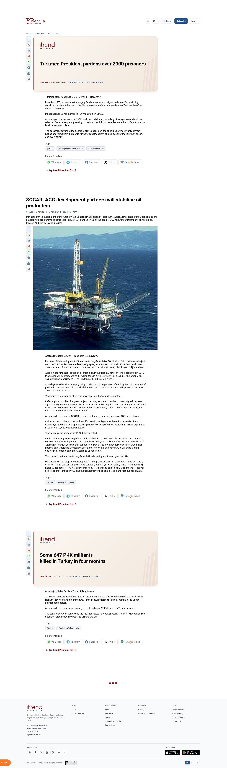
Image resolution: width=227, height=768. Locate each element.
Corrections (110, 725)
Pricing (141, 710)
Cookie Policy (177, 721)
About (107, 710)
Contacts (109, 717)
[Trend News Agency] (34, 708)
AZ (192, 763)
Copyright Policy (178, 717)
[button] (28, 38)
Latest (74, 710)
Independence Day (96, 148)
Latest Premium (78, 714)
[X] (41, 752)
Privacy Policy (177, 714)
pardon (50, 148)
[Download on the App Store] (172, 752)
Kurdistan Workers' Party (68, 628)
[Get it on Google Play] (191, 752)
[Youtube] (47, 752)
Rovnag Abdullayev (66, 482)
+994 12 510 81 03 (34, 732)
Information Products (147, 714)
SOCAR (50, 482)
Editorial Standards (113, 721)
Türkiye (50, 628)
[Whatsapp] (29, 752)
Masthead (109, 714)
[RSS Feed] (64, 752)
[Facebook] (35, 752)
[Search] (147, 21)
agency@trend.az (33, 735)
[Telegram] (52, 752)
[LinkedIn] (58, 752)
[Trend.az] (36, 21)
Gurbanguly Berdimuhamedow (70, 148)
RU (197, 763)
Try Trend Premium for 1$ (62, 170)
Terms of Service (178, 710)
